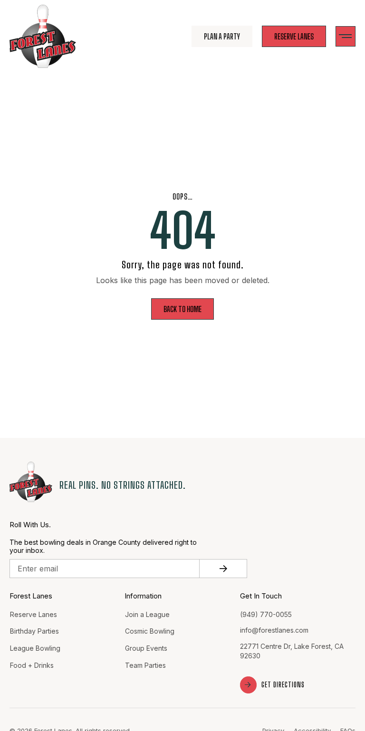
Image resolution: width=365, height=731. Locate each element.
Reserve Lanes (33, 614)
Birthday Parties (34, 631)
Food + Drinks (32, 665)
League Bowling (35, 648)
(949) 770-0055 (266, 614)
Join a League (147, 614)
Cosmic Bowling (149, 631)
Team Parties (145, 665)
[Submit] (223, 568)
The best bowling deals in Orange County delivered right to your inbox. (103, 546)
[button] (346, 36)
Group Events (146, 648)
